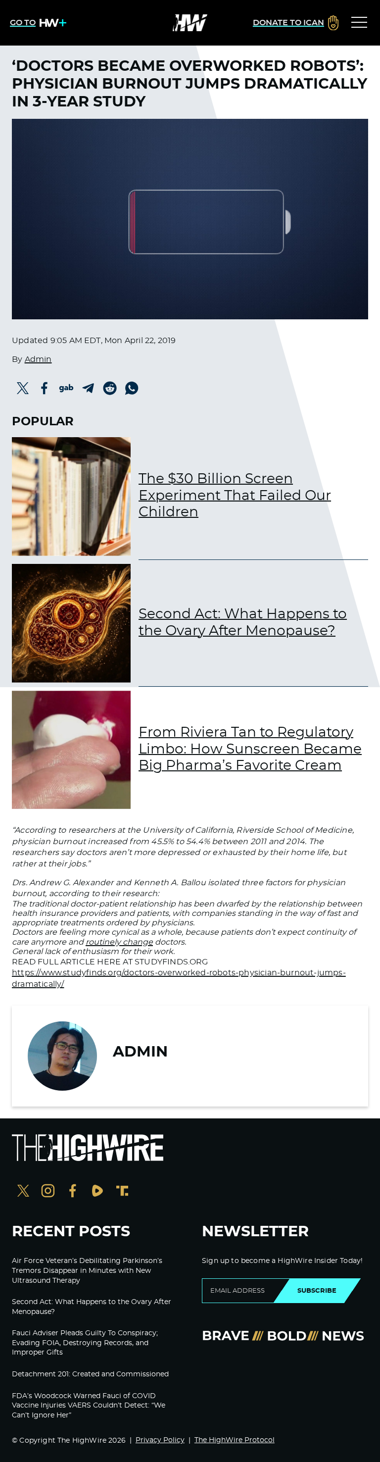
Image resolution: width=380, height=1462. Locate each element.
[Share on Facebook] (44, 388)
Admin (38, 359)
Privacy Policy (160, 1440)
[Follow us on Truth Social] (122, 1192)
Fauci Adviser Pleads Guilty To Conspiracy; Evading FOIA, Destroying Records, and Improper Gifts (85, 1343)
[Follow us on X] (23, 1192)
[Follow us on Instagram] (48, 1192)
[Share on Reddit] (110, 388)
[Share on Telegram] (88, 388)
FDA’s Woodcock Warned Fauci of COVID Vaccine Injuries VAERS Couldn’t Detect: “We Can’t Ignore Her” (88, 1406)
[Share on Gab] (66, 388)
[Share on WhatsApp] (131, 388)
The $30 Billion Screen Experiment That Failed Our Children (235, 495)
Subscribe (316, 1290)
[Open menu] (359, 23)
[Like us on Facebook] (72, 1192)
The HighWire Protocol (234, 1440)
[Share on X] (23, 388)
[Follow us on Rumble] (97, 1192)
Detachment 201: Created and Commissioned (90, 1374)
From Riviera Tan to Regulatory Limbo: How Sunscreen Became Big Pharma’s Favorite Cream (250, 749)
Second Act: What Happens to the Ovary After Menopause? (243, 622)
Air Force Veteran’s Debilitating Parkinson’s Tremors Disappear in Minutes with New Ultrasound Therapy (87, 1271)
